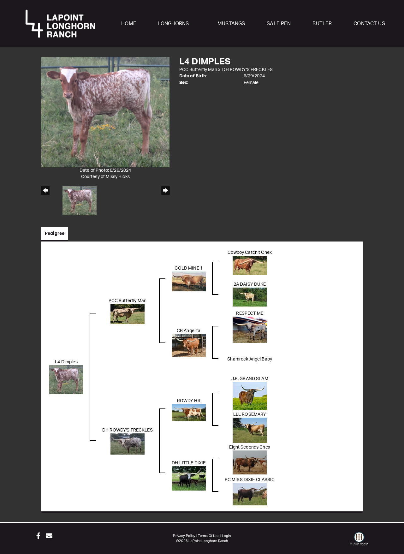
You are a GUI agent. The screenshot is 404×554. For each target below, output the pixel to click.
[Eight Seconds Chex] (250, 462)
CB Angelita (189, 331)
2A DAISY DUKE (250, 284)
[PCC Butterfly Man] (127, 314)
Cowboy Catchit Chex (250, 252)
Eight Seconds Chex (249, 447)
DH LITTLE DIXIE (188, 463)
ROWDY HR (188, 401)
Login (226, 536)
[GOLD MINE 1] (189, 281)
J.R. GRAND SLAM (249, 379)
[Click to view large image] (105, 112)
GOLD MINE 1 (189, 268)
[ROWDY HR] (189, 412)
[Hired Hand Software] (359, 541)
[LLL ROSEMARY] (250, 430)
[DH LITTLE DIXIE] (189, 478)
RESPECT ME (249, 313)
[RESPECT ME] (250, 330)
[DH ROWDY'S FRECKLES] (127, 444)
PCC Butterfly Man (198, 70)
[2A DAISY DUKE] (250, 297)
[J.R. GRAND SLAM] (250, 396)
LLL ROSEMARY (249, 414)
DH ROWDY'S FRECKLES (247, 70)
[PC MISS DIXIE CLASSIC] (250, 494)
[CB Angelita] (189, 345)
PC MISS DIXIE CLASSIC (250, 480)
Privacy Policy (184, 536)
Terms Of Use (209, 536)
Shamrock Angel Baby (249, 359)
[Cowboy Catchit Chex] (250, 265)
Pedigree (54, 233)
